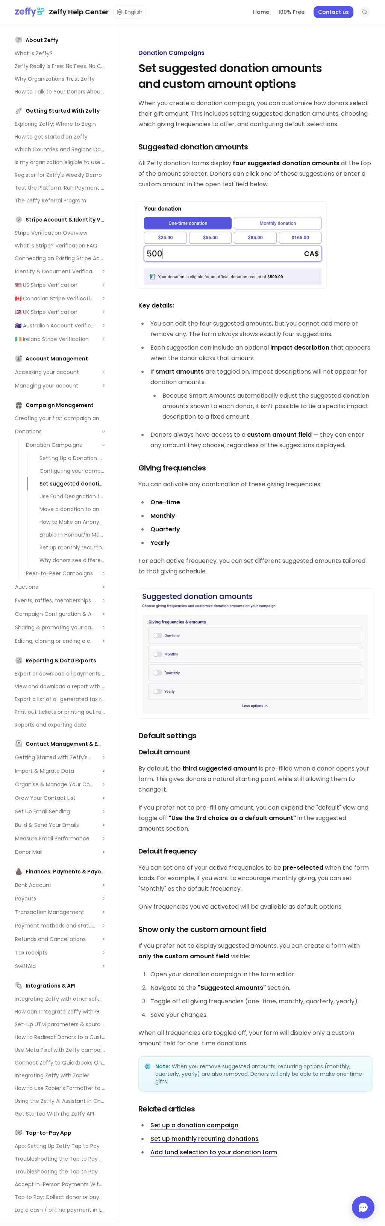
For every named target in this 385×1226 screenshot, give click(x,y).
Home (261, 12)
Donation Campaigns (171, 52)
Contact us (333, 12)
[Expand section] (103, 271)
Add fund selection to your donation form (213, 1152)
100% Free (291, 12)
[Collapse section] (103, 431)
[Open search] (364, 12)
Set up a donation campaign (194, 1125)
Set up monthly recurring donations (204, 1138)
